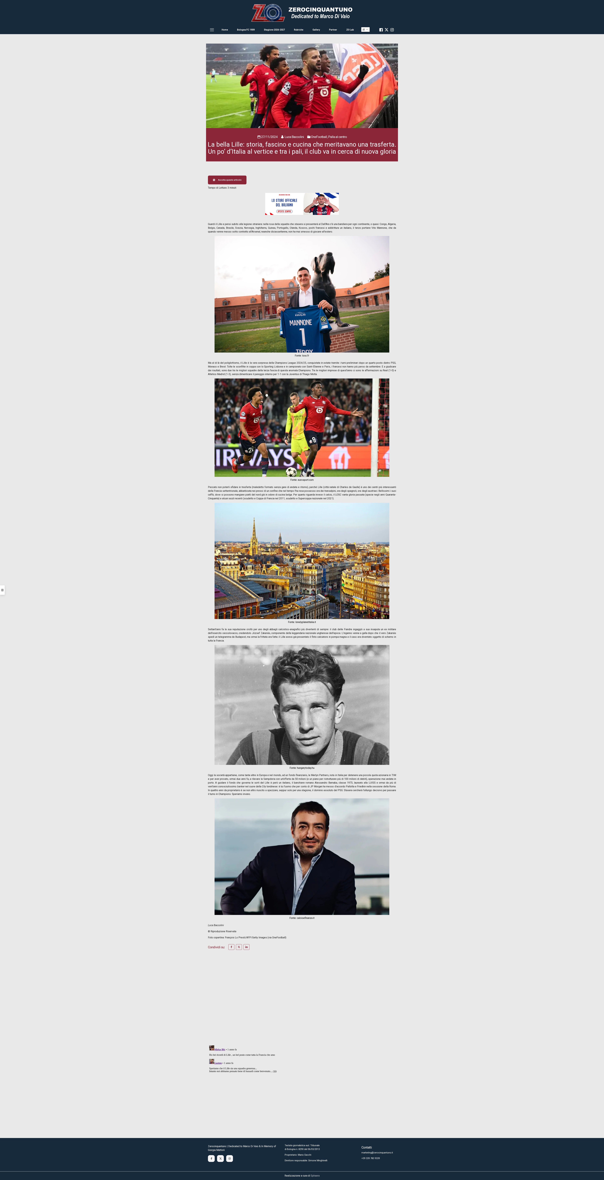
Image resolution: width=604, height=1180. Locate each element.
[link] (302, 13)
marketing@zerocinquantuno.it (377, 1152)
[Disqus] (302, 1001)
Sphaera (315, 1175)
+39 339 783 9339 (370, 1158)
